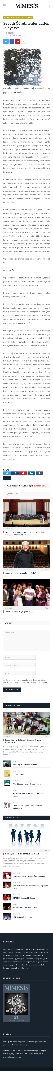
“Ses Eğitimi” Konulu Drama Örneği (27, 784)
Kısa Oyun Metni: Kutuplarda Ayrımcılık (29, 876)
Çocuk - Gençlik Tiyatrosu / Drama (18, 17)
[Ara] (49, 5)
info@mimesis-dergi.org (17, 1045)
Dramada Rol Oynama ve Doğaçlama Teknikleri (27, 806)
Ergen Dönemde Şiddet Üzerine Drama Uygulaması (23, 741)
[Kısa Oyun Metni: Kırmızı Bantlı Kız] (26, 837)
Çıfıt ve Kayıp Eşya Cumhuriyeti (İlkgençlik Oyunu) (30, 887)
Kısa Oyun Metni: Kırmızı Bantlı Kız (22, 854)
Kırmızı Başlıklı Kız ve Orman (25, 907)
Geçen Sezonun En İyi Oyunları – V (19, 611)
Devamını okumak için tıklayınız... (16, 968)
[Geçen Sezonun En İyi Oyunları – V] (26, 594)
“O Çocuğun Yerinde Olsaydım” (25, 765)
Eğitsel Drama (18, 774)
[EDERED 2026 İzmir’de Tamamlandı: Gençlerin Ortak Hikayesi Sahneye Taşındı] (26, 514)
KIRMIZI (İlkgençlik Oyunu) (24, 898)
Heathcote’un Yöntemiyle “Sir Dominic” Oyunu (29, 794)
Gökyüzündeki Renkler (22, 917)
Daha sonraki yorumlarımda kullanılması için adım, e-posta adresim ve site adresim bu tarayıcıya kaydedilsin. (25, 681)
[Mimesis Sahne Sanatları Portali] (26, 5)
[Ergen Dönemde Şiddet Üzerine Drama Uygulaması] (26, 724)
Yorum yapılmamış (19, 35)
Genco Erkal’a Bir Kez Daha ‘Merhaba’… (21, 573)
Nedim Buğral (39, 486)
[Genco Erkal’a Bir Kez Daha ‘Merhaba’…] (26, 555)
